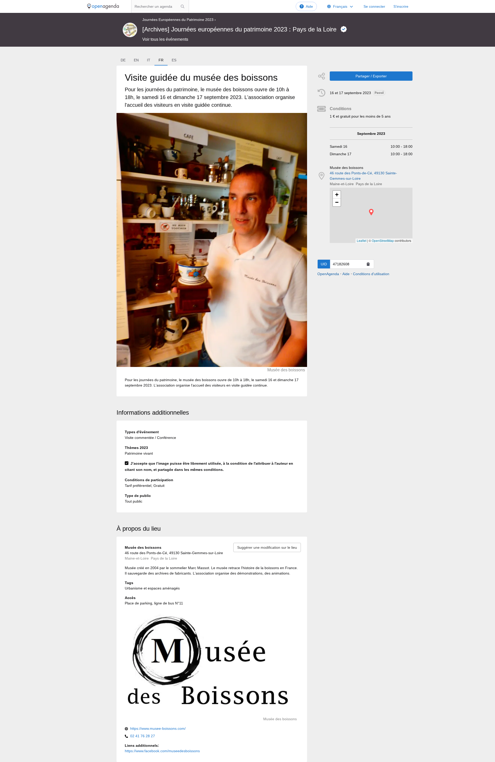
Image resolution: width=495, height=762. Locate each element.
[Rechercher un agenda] (182, 6)
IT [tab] (148, 60)
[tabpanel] (212, 230)
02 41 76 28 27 (142, 736)
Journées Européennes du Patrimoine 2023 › (179, 20)
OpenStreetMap (383, 240)
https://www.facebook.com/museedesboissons (162, 751)
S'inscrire (400, 6)
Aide (309, 6)
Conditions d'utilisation (371, 274)
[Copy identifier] (368, 264)
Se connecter (374, 6)
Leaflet (361, 240)
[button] (371, 212)
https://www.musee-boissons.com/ (158, 728)
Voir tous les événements (165, 39)
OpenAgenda (328, 274)
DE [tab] (123, 60)
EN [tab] (136, 60)
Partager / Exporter (371, 76)
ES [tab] (174, 60)
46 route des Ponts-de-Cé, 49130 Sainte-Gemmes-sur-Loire (363, 176)
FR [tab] (161, 60)
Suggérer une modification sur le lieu (267, 547)
